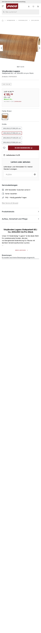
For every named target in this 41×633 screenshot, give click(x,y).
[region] (20, 48)
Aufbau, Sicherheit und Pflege (14, 219)
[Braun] (5, 117)
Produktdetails (8, 212)
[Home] (2, 20)
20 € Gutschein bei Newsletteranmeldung (13, 1)
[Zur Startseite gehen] (12, 6)
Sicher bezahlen (11, 194)
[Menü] (3, 6)
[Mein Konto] (29, 6)
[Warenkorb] (38, 6)
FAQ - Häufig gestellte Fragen (16, 197)
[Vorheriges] (1, 48)
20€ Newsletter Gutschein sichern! (17, 190)
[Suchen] (4, 12)
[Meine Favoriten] (33, 6)
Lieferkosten (17, 101)
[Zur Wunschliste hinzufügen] (4, 148)
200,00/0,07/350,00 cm (12, 133)
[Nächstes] (39, 48)
